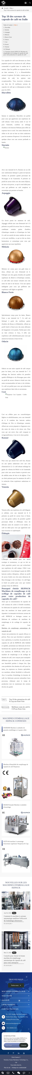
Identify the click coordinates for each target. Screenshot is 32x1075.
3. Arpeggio (6, 32)
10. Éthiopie (6, 49)
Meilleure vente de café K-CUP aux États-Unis (21, 708)
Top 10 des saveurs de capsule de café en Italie (16, 10)
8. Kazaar (6, 44)
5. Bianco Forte (7, 37)
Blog (11, 8)
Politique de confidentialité (19, 1067)
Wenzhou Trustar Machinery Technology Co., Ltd (16, 1061)
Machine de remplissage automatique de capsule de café (16, 629)
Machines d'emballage (13, 991)
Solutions (7, 996)
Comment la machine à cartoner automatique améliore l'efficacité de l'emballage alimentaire (15, 918)
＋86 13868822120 (11, 1028)
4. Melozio (6, 34)
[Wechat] (18, 1073)
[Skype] (2, 1073)
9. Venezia (6, 47)
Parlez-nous (15, 985)
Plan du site (7, 1067)
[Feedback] (24, 1073)
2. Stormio (6, 30)
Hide (15, 25)
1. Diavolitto (6, 27)
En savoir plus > (8, 923)
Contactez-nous (10, 1009)
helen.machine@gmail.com (13, 1023)
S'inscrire (23, 1045)
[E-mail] (8, 1073)
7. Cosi (5, 42)
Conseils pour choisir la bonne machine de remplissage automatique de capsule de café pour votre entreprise (15, 959)
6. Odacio (6, 39)
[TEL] (13, 1073)
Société (5, 1000)
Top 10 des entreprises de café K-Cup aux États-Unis (19, 700)
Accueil (6, 8)
